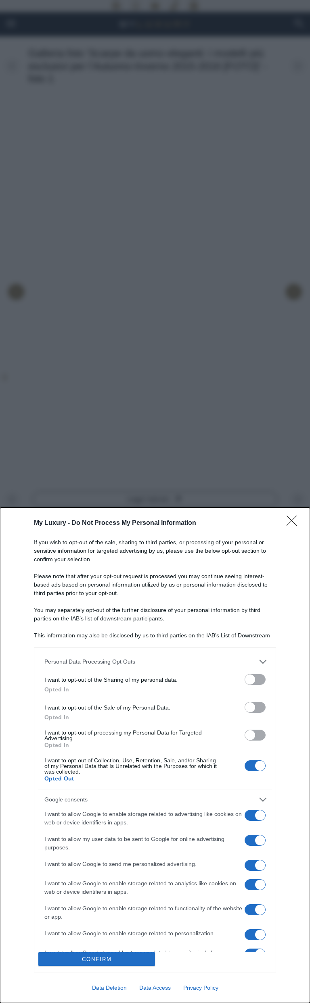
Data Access (155, 987)
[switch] (255, 679)
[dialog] (155, 755)
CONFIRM (97, 959)
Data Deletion (109, 987)
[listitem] (155, 662)
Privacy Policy (200, 987)
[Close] (294, 523)
